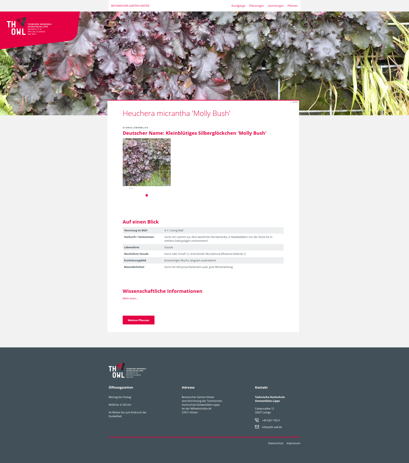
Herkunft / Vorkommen (139, 237)
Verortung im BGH (135, 230)
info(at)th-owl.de (272, 427)
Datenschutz (275, 443)
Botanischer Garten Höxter (130, 6)
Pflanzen (293, 6)
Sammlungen (276, 6)
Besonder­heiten (134, 267)
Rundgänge (238, 6)
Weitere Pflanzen (138, 320)
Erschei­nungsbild (135, 260)
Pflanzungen (256, 6)
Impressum (293, 443)
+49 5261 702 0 (271, 420)
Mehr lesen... (130, 298)
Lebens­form (131, 247)
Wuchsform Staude (136, 254)
